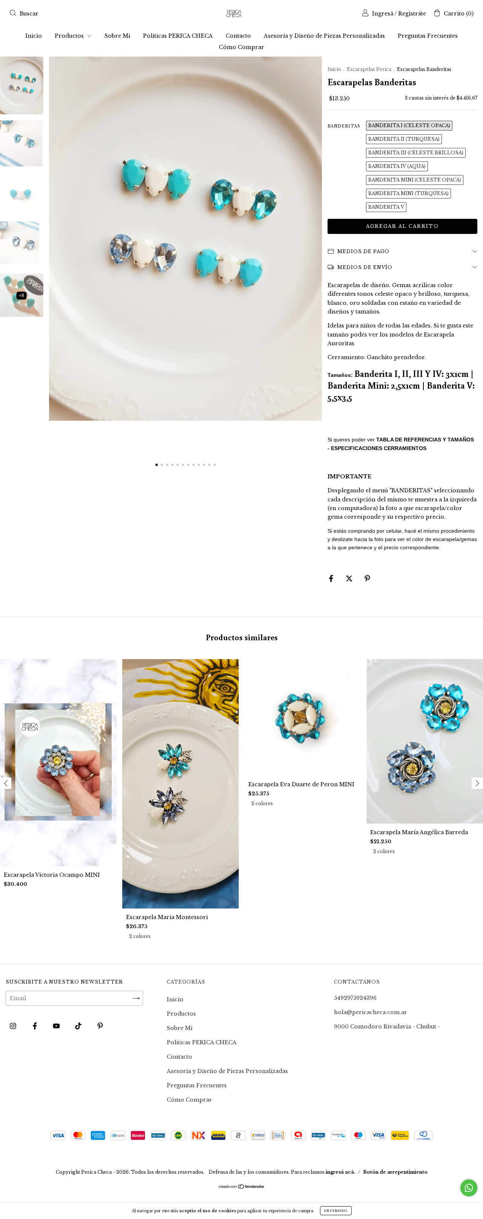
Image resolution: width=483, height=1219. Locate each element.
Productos (70, 35)
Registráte (412, 13)
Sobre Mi (117, 35)
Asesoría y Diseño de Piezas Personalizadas (324, 35)
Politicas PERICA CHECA (178, 35)
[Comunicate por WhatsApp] (468, 1187)
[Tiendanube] (241, 1187)
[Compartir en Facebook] (332, 578)
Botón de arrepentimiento (395, 1172)
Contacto (238, 35)
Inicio (33, 35)
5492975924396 (355, 998)
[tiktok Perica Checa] (79, 1026)
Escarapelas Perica (369, 69)
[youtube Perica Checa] (57, 1026)
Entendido (336, 1211)
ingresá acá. (340, 1172)
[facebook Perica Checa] (36, 1026)
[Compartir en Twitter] (350, 578)
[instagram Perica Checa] (14, 1026)
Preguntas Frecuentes (428, 35)
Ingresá (382, 13)
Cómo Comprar (241, 47)
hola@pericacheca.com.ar (370, 1012)
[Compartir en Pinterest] (367, 578)
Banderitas (344, 126)
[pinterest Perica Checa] (100, 1026)
